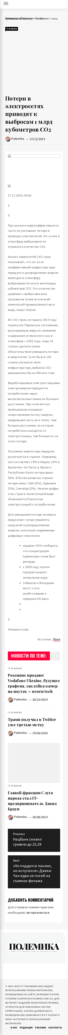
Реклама (40, 1027)
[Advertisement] (34, 63)
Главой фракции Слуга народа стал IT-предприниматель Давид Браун (32, 800)
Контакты (55, 1027)
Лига (56, 639)
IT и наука (11, 28)
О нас (13, 1027)
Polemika (17, 139)
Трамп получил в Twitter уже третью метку (32, 722)
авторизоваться (37, 913)
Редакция (26, 1027)
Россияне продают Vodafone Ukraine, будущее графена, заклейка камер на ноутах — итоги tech (34, 683)
